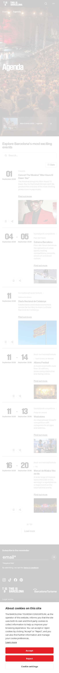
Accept (29, 650)
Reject (29, 658)
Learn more (11, 642)
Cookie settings (29, 666)
